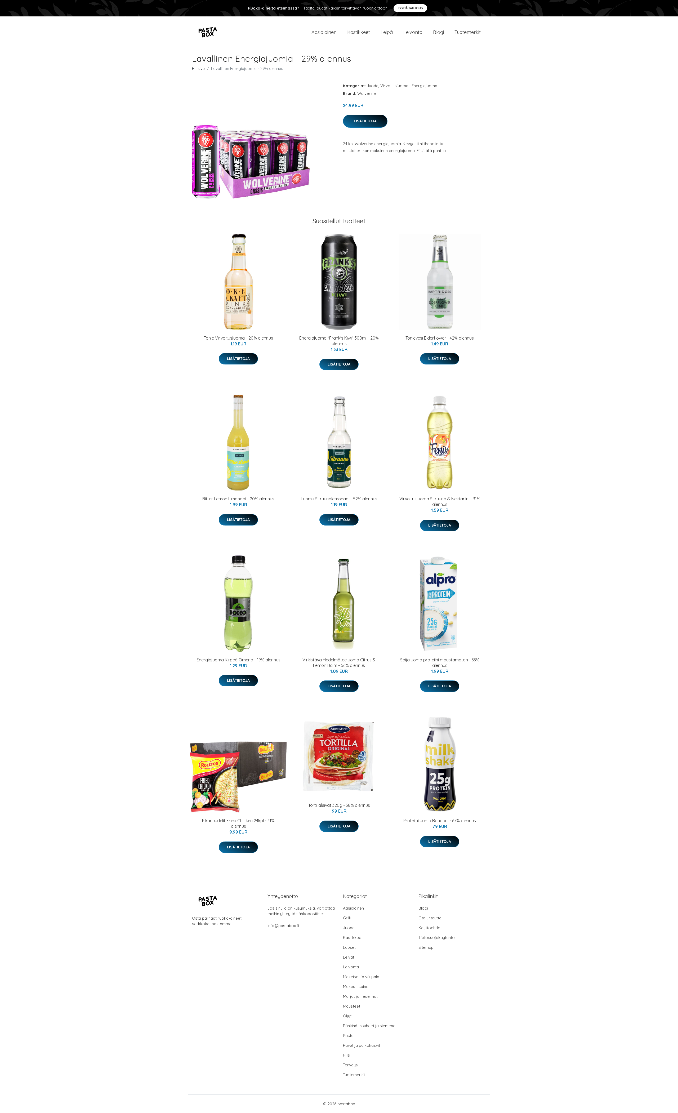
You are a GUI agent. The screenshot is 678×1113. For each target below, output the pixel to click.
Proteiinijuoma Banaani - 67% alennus (439, 820)
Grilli (347, 917)
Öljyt (347, 1015)
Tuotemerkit (467, 32)
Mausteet (351, 1006)
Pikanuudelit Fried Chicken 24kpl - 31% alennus (238, 823)
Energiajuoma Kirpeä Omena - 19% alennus (238, 659)
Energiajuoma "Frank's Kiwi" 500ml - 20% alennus (339, 340)
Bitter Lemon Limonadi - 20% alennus (238, 498)
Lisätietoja (365, 121)
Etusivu (198, 68)
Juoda (372, 85)
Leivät (348, 957)
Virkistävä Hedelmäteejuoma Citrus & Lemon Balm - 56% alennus (339, 662)
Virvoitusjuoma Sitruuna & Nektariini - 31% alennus (439, 501)
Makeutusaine (355, 986)
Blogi (438, 32)
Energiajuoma (424, 85)
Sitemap (426, 947)
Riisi (346, 1055)
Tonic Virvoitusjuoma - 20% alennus (238, 338)
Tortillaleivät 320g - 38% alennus (339, 805)
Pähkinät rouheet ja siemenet (370, 1025)
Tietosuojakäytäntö (436, 937)
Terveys (350, 1064)
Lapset (349, 947)
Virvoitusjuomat (395, 85)
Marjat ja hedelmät (360, 996)
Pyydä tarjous (410, 8)
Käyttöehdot (430, 927)
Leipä (387, 32)
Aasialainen (324, 32)
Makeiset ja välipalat (362, 976)
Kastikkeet (358, 32)
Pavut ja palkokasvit (361, 1045)
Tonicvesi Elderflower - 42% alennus (439, 338)
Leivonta (412, 32)
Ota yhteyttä (429, 917)
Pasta (348, 1035)
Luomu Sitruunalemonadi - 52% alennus (339, 498)
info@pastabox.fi (283, 925)
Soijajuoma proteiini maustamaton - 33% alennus (439, 662)
